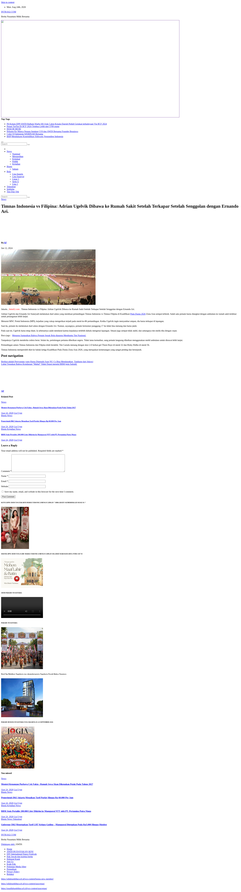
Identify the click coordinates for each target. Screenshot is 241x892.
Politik (15, 161)
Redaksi (10, 874)
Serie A (15, 181)
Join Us (10, 861)
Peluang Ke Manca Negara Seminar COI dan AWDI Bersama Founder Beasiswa (42, 131)
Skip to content (7, 2)
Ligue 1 (15, 179)
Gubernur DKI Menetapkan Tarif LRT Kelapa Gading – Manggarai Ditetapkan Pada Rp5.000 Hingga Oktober (54, 824)
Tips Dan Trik (13, 191)
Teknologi (11, 186)
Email (4, 481)
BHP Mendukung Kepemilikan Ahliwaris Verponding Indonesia (35, 136)
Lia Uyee (18, 413)
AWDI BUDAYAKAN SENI (20, 851)
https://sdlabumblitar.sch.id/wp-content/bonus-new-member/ (27, 879)
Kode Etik (11, 864)
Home (9, 849)
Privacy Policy (13, 871)
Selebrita (10, 189)
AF (5, 242)
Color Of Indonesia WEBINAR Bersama (25, 134)
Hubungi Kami (13, 859)
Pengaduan (11, 869)
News (9, 151)
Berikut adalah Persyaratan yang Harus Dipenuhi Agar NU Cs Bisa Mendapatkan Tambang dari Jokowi (47, 361)
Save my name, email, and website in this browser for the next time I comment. (39, 492)
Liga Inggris (17, 174)
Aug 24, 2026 (7, 413)
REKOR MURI (14, 129)
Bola (9, 171)
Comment (6, 471)
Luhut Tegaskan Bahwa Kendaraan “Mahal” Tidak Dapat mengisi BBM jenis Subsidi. (39, 364)
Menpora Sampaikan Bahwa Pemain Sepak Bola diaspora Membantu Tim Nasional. (49, 335)
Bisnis (9, 166)
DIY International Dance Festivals (22, 854)
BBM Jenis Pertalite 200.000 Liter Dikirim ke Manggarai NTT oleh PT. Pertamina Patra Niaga (38, 434)
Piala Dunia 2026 (138, 314)
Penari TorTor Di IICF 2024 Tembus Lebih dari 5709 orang (33, 126)
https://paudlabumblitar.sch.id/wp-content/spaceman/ (24, 888)
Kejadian (16, 164)
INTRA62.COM (8, 12)
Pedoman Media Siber (16, 866)
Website (4, 486)
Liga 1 (15, 184)
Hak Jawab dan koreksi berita (20, 856)
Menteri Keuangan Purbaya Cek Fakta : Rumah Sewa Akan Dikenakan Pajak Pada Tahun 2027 (38, 408)
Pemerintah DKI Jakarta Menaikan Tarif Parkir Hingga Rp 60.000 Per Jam (31, 421)
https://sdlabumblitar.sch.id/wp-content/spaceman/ (23, 883)
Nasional (16, 154)
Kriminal (16, 159)
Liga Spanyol (18, 176)
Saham (15, 169)
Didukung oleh (8, 844)
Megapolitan (17, 156)
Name (4, 476)
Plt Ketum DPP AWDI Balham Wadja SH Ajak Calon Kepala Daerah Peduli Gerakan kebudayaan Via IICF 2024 (57, 124)
